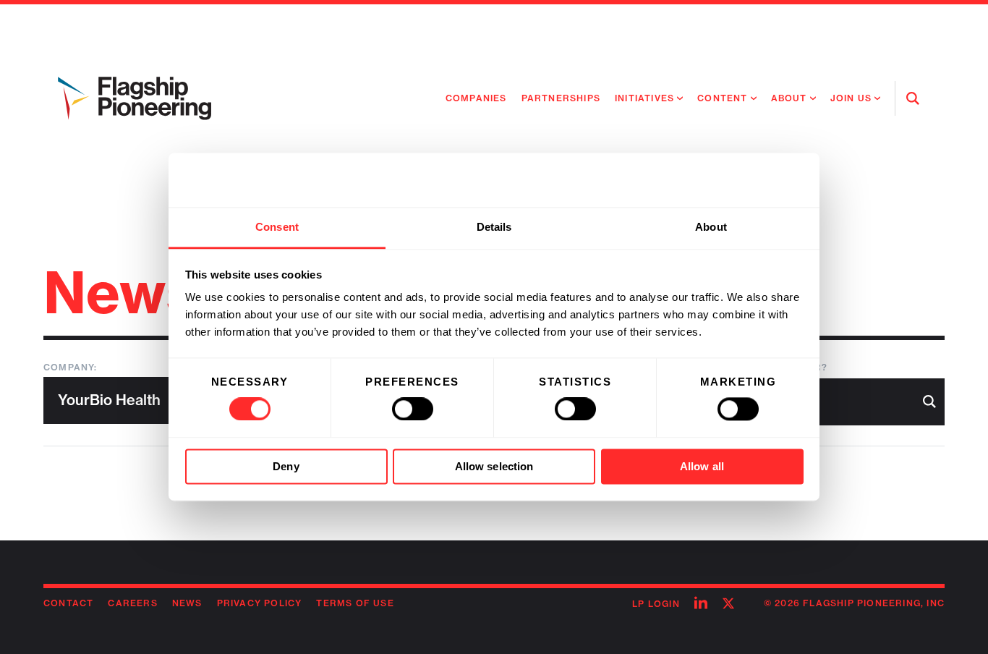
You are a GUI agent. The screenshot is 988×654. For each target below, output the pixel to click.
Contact (68, 603)
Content (722, 98)
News (187, 603)
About (789, 98)
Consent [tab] (277, 227)
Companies (476, 98)
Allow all (702, 466)
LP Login (656, 603)
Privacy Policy (259, 603)
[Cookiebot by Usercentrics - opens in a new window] (740, 180)
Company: (70, 367)
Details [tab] (494, 227)
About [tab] (711, 227)
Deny (286, 466)
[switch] (412, 409)
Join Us (851, 98)
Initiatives (644, 98)
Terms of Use (354, 603)
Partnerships (560, 98)
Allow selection (494, 466)
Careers (132, 603)
